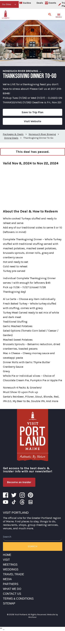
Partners (10, 584)
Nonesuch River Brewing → (22, 71)
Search (32, 546)
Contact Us (12, 593)
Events (52, 2)
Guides (27, 2)
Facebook (5, 495)
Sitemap (9, 603)
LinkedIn (30, 502)
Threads (22, 502)
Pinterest (30, 495)
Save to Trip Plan (32, 112)
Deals (40, 2)
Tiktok (13, 502)
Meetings (10, 564)
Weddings (10, 569)
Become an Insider (19, 482)
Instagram (22, 495)
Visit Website (32, 121)
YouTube (5, 502)
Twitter (13, 495)
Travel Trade (13, 574)
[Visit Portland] (5, 14)
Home (7, 554)
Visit (6, 559)
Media (7, 579)
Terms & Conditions (18, 598)
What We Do (12, 588)
